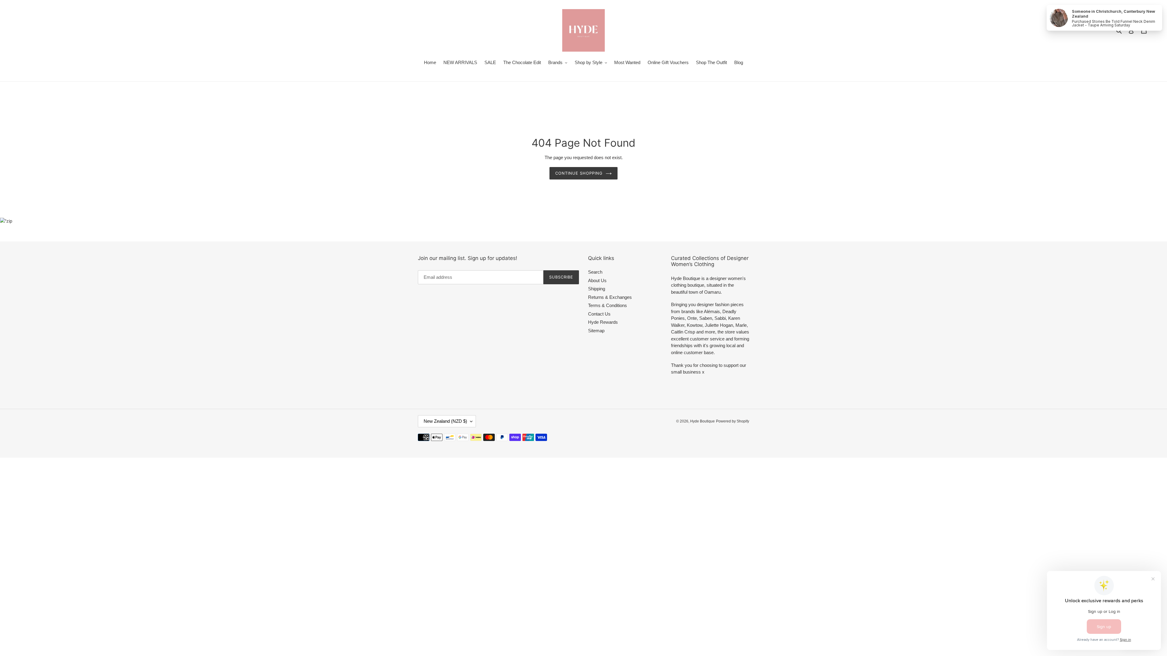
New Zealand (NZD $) (445, 421)
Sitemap (596, 330)
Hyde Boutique (702, 421)
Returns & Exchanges (610, 297)
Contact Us (599, 313)
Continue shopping (579, 173)
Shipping (596, 288)
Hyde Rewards (603, 322)
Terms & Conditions (607, 305)
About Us (597, 280)
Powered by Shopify (732, 421)
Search (595, 272)
